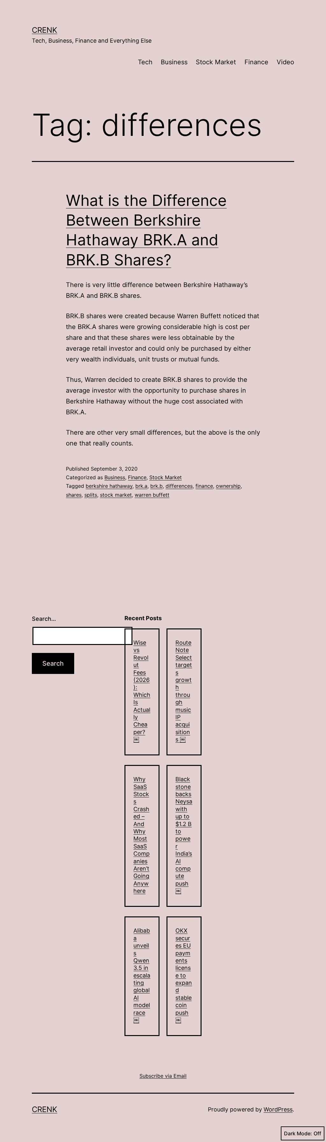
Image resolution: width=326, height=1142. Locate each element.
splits (90, 495)
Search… (44, 618)
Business (174, 62)
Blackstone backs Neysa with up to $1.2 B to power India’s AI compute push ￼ (183, 835)
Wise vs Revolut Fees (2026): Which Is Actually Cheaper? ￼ (141, 691)
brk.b (156, 486)
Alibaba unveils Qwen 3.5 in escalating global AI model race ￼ (141, 975)
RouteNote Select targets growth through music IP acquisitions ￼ (183, 691)
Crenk (44, 30)
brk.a (141, 486)
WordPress (278, 1109)
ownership (228, 486)
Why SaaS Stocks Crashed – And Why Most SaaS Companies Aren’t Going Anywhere (141, 835)
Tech (145, 62)
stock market (116, 495)
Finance (256, 62)
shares (74, 495)
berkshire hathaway (109, 486)
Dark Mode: (298, 1133)
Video (285, 62)
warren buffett (152, 495)
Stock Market (216, 62)
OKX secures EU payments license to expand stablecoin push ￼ (183, 975)
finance (204, 486)
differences (179, 486)
